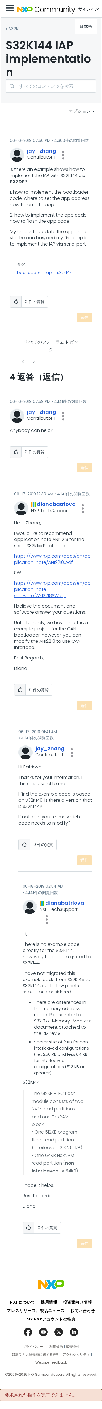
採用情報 (49, 1302)
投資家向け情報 (77, 1302)
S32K (13, 29)
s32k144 (64, 272)
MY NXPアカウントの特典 (51, 1319)
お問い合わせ (82, 1310)
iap (48, 272)
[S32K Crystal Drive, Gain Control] (23, 361)
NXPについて (22, 1302)
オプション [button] (79, 111)
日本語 (86, 26)
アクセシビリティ (76, 1354)
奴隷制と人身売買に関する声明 (36, 1354)
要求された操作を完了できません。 (41, 1395)
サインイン (88, 9)
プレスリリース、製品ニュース (36, 1310)
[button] (63, 155)
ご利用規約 (54, 1346)
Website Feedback (51, 1362)
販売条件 (73, 1346)
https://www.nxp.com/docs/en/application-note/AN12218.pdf (52, 559)
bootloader (28, 272)
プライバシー (32, 1346)
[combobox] (51, 86)
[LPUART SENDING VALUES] (33, 361)
